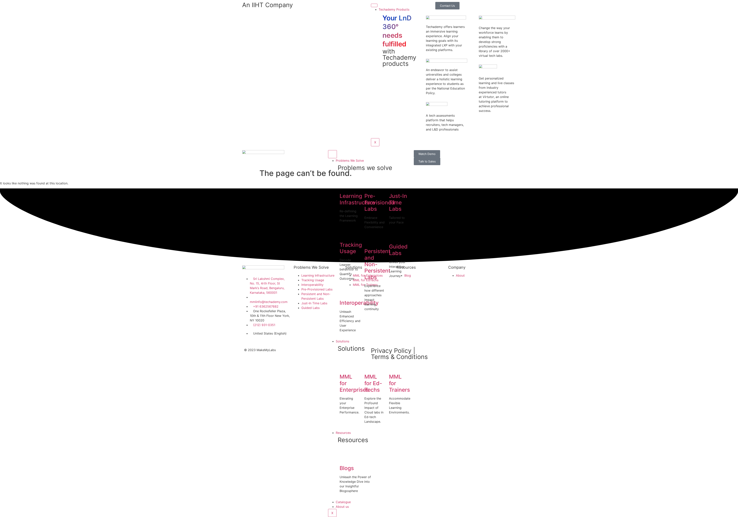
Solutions (342, 341)
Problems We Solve (350, 160)
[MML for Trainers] (394, 366)
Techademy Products (394, 9)
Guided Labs (398, 249)
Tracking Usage (351, 248)
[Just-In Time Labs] (394, 185)
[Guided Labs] (394, 236)
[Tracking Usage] (344, 234)
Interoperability (359, 302)
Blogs (347, 468)
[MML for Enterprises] (344, 366)
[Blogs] (344, 457)
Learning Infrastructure (357, 199)
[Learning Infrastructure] (344, 185)
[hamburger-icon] (374, 5)
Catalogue (343, 502)
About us (342, 507)
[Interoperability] (344, 292)
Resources (343, 433)
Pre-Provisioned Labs (379, 202)
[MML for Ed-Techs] (369, 366)
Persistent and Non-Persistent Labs (377, 264)
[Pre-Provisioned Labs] (369, 185)
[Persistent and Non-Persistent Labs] (369, 240)
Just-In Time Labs (398, 202)
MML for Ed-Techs (373, 383)
